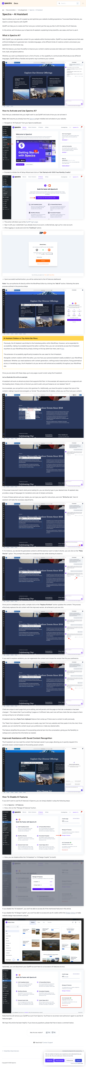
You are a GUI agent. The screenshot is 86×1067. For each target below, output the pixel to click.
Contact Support (48, 1042)
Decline (79, 1060)
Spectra (32, 119)
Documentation (11, 10)
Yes (49, 1032)
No (54, 1032)
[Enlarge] (81, 64)
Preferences (70, 1060)
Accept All (49, 1060)
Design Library (70, 913)
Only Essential (59, 1060)
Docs (16, 3)
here (62, 349)
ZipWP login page (32, 222)
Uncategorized (22, 10)
